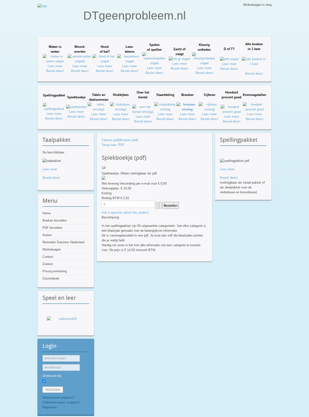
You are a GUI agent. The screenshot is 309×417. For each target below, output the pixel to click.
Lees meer (55, 66)
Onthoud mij (51, 376)
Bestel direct (55, 71)
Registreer (49, 407)
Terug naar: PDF (113, 145)
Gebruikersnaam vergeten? (61, 402)
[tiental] (143, 112)
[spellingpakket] (54, 109)
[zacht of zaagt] (179, 59)
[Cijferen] (209, 109)
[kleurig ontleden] (204, 63)
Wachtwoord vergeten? (58, 397)
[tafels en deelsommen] (98, 109)
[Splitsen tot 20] (65, 322)
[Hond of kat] (104, 61)
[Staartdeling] (165, 109)
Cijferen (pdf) (110, 140)
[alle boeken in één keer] (254, 64)
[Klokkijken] (121, 109)
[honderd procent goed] (231, 112)
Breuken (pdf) (128, 140)
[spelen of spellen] (154, 63)
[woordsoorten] (80, 61)
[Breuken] (187, 109)
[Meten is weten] (55, 61)
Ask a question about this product (125, 212)
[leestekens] (129, 61)
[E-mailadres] (103, 168)
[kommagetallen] (254, 109)
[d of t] (229, 59)
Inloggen (53, 389)
